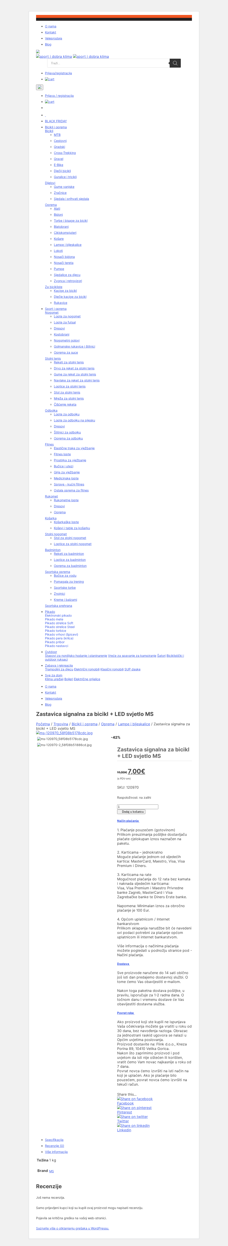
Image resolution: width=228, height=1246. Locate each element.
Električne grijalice (87, 679)
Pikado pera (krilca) (59, 638)
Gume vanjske (64, 187)
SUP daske (132, 669)
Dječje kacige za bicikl (70, 297)
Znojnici (59, 593)
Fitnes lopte (62, 454)
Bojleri (68, 679)
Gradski (59, 147)
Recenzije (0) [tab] (54, 1146)
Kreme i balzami (65, 599)
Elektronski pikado (58, 615)
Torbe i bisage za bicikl (71, 220)
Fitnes (49, 444)
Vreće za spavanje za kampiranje (132, 655)
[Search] (175, 63)
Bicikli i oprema (56, 127)
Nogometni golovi (66, 340)
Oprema (51, 205)
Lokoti (58, 251)
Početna (43, 724)
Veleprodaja (53, 38)
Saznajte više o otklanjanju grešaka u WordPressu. (72, 1228)
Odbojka (51, 410)
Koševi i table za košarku (72, 528)
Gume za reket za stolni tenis (75, 374)
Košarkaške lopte (66, 522)
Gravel (58, 159)
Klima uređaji (54, 679)
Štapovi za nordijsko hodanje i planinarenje (76, 655)
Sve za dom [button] (53, 675)
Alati (57, 208)
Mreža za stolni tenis (69, 398)
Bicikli (49, 131)
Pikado (50, 612)
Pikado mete (54, 619)
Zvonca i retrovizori (68, 281)
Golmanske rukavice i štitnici (74, 346)
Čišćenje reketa (65, 404)
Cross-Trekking (65, 153)
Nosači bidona (64, 257)
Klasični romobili (112, 669)
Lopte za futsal (65, 322)
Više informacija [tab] (56, 1152)
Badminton (53, 550)
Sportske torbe (65, 587)
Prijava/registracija (58, 73)
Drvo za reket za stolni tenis (74, 368)
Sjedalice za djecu (67, 275)
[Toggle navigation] (39, 87)
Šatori (161, 655)
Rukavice (60, 303)
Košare (59, 238)
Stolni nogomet (56, 534)
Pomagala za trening (69, 581)
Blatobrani (61, 226)
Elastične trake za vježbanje (74, 448)
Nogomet (52, 312)
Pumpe (59, 269)
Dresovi (59, 328)
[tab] (154, 888)
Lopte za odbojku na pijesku (74, 420)
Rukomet (51, 496)
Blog (48, 44)
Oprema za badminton (70, 566)
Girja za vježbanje (67, 472)
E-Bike (58, 165)
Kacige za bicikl (65, 290)
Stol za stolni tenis (67, 392)
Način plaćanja (128, 821)
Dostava (123, 964)
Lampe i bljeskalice (67, 245)
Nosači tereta (63, 263)
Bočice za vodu (65, 575)
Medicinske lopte (66, 478)
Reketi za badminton (69, 554)
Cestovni (60, 141)
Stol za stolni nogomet (70, 538)
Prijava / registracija (59, 95)
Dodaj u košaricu (132, 811)
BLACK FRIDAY (56, 121)
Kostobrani (61, 334)
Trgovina (60, 724)
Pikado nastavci (56, 646)
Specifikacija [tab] (54, 1140)
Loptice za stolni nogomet (73, 544)
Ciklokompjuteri (65, 232)
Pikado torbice (55, 630)
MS (51, 1171)
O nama (50, 26)
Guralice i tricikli (65, 177)
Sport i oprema (56, 309)
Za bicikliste (53, 287)
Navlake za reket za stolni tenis (77, 380)
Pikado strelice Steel (60, 627)
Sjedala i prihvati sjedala (71, 199)
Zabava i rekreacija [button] (59, 665)
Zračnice (60, 193)
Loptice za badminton (70, 560)
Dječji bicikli (62, 171)
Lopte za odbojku (66, 414)
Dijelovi (50, 183)
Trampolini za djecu (59, 669)
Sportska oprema (57, 572)
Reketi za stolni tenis (69, 362)
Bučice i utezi (63, 466)
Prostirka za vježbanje (70, 460)
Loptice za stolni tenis (70, 386)
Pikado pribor (55, 642)
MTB (57, 135)
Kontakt (50, 32)
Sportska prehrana (58, 605)
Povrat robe (125, 1013)
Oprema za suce (66, 352)
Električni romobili (87, 669)
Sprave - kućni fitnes (69, 484)
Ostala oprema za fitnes (71, 490)
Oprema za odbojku (68, 438)
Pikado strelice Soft (59, 623)
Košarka (51, 518)
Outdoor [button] (51, 652)
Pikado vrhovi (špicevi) (61, 634)
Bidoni (58, 214)
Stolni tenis (53, 358)
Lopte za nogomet (67, 316)
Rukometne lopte (66, 500)
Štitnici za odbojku (67, 432)
